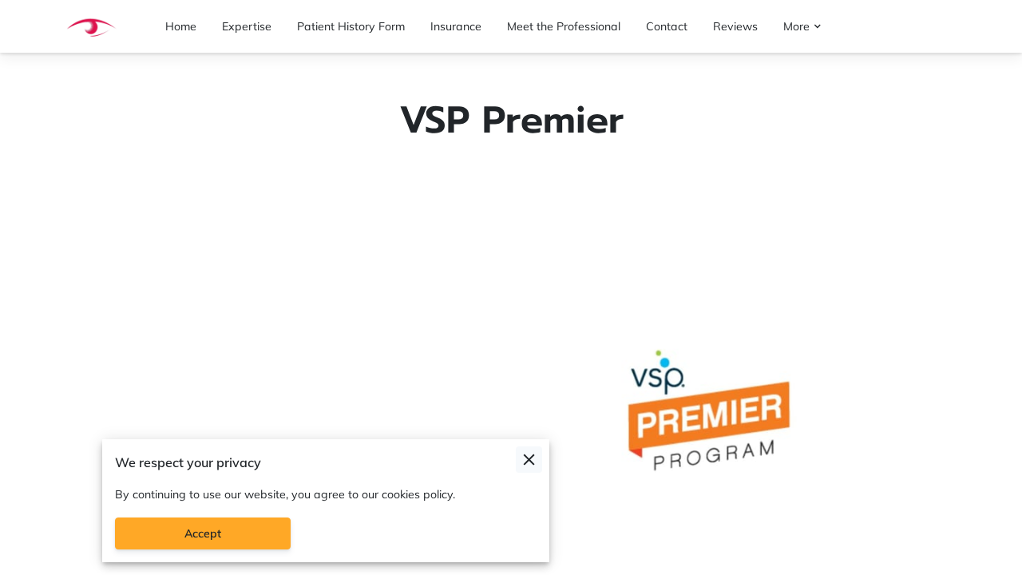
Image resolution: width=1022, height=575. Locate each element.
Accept (202, 533)
